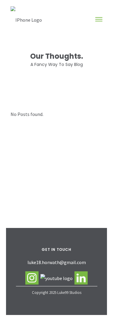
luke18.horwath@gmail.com (56, 262)
